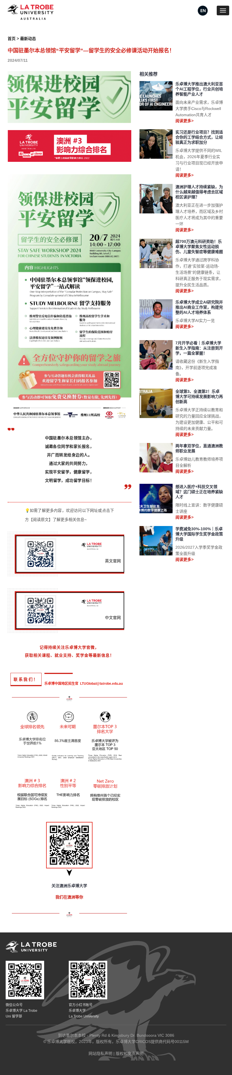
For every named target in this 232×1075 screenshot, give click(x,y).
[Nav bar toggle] (223, 10)
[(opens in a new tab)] (203, 10)
